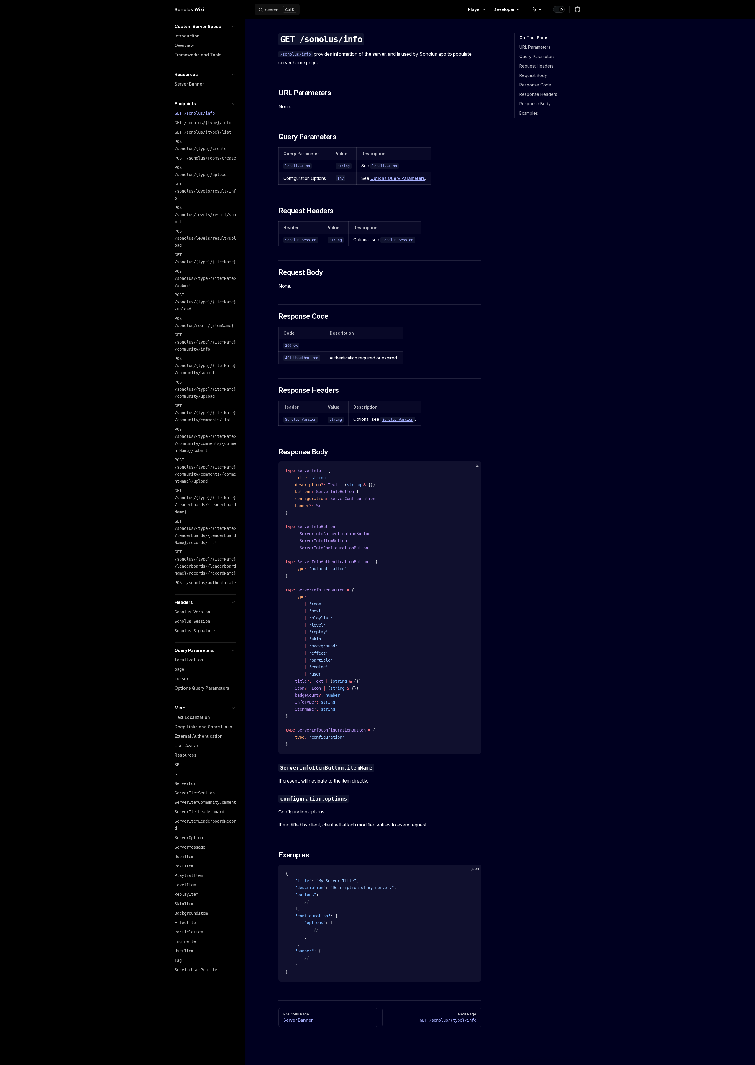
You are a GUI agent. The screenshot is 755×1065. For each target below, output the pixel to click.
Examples (528, 113)
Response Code (535, 84)
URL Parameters (534, 47)
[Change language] (537, 9)
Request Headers (536, 65)
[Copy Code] (472, 471)
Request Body (533, 75)
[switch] (559, 9)
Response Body (535, 103)
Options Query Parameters (397, 178)
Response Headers (538, 94)
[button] (205, 26)
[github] (577, 9)
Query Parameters (537, 56)
